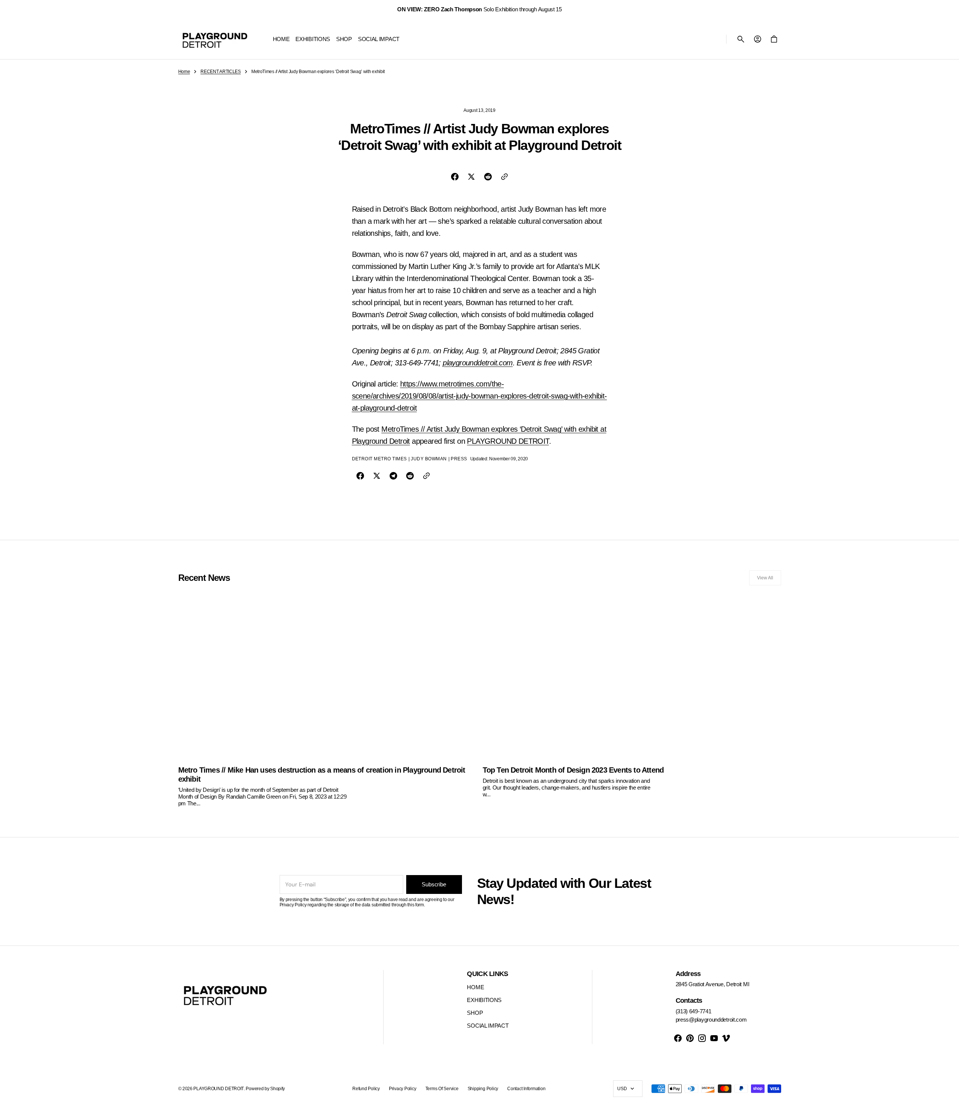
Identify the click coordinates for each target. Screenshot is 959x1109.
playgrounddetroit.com (477, 363)
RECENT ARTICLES (220, 71)
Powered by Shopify (265, 1088)
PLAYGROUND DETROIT (508, 441)
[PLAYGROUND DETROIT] (215, 39)
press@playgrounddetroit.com (711, 1019)
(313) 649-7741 (693, 1011)
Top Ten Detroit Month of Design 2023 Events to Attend (573, 770)
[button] (741, 39)
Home (184, 71)
